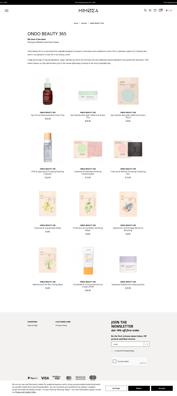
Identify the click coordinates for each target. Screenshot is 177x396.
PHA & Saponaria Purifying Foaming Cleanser (47, 172)
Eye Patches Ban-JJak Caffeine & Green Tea (87, 116)
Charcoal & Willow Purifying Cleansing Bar (128, 172)
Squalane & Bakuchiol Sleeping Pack (128, 284)
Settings (116, 388)
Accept (162, 388)
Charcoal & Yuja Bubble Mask (47, 228)
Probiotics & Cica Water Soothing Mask (88, 229)
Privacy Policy (61, 325)
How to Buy (32, 325)
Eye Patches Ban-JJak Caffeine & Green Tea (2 (128, 116)
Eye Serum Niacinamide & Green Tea (47, 115)
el (166, 10)
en (171, 10)
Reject (139, 388)
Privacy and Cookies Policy (25, 392)
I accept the (124, 351)
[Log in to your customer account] (150, 10)
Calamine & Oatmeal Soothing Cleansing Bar (87, 172)
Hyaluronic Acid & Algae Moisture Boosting (128, 229)
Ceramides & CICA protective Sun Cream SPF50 (88, 285)
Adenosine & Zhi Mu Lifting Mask (48, 284)
